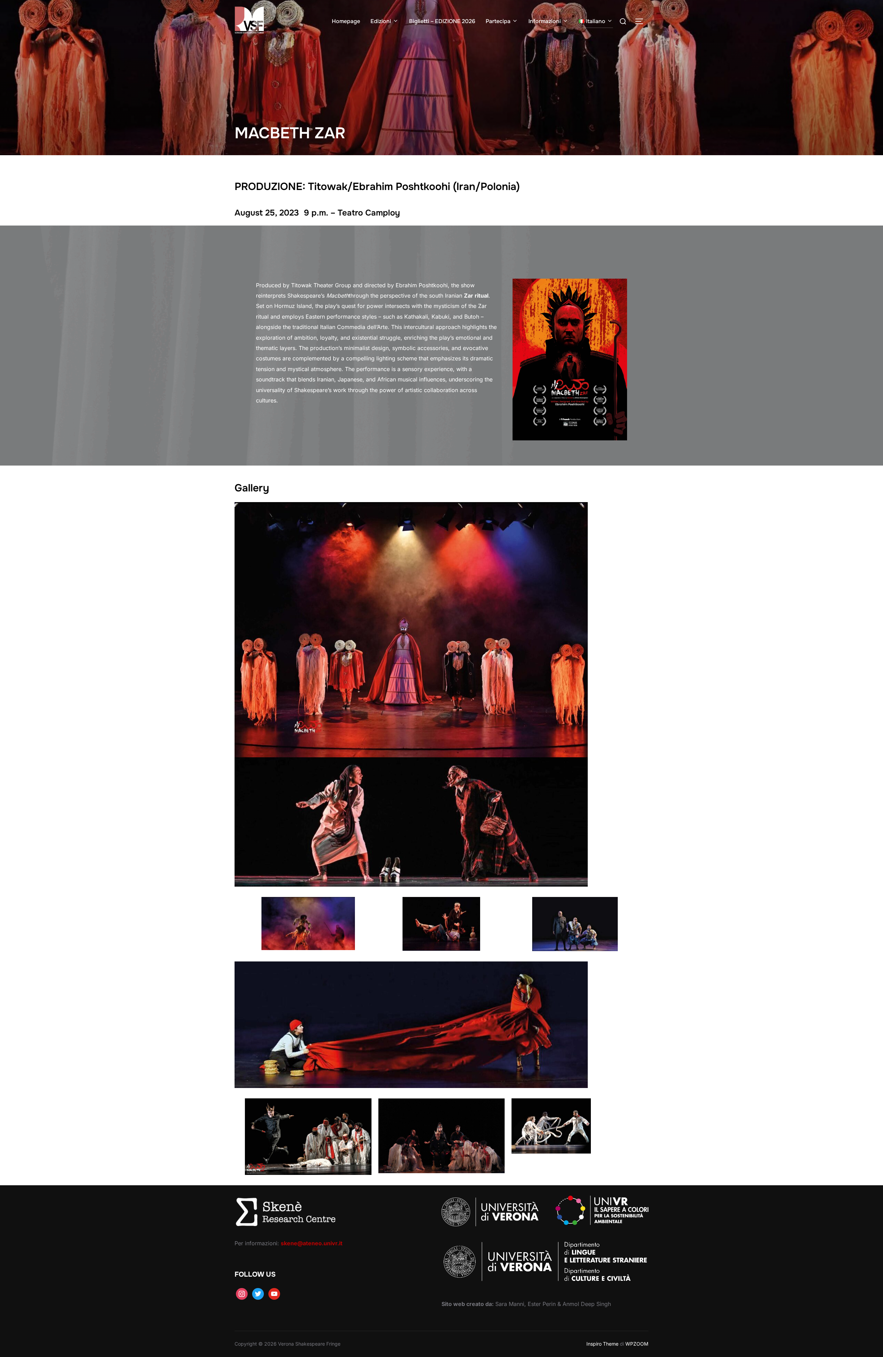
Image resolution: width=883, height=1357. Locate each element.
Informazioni (544, 21)
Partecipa (498, 21)
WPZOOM (636, 1344)
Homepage (346, 21)
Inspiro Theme (602, 1344)
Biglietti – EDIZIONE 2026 (442, 21)
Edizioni (380, 21)
